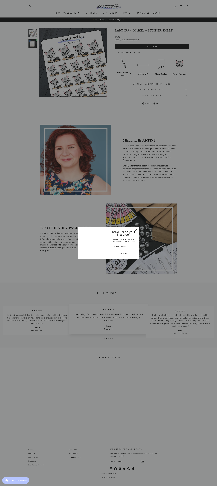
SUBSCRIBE (124, 253)
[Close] (136, 230)
